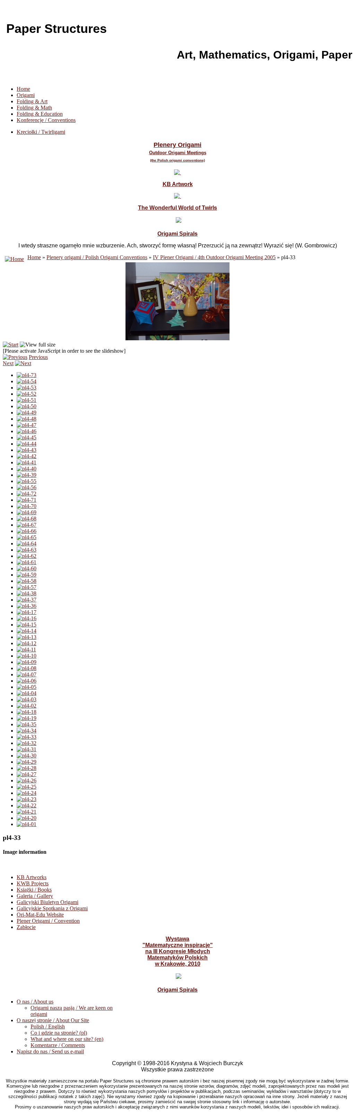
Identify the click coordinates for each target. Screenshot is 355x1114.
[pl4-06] (26, 681)
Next (8, 363)
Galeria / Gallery (35, 896)
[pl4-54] (26, 381)
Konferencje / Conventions (46, 120)
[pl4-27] (26, 774)
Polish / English (48, 1026)
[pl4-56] (26, 487)
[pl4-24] (26, 793)
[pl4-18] (26, 712)
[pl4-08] (26, 668)
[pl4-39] (26, 475)
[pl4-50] (26, 406)
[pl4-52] (26, 394)
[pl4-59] (26, 575)
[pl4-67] (26, 525)
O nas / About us (35, 1002)
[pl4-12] (26, 643)
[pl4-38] (26, 593)
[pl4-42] (26, 456)
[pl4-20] (26, 818)
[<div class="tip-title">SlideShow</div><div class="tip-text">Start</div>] (10, 345)
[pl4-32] (26, 743)
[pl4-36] (26, 606)
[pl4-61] (26, 562)
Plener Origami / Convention (48, 921)
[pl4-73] (26, 375)
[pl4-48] (26, 419)
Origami (26, 95)
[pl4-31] (26, 749)
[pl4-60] (26, 568)
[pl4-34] (26, 731)
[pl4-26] (26, 780)
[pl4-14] (26, 631)
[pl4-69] (26, 512)
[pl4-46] (26, 431)
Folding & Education (40, 114)
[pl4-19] (26, 718)
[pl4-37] (26, 600)
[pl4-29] (26, 762)
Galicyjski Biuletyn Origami (47, 902)
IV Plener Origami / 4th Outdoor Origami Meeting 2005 (214, 257)
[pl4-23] (26, 799)
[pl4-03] (26, 699)
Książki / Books (34, 890)
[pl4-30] (26, 755)
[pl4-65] (26, 537)
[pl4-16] (26, 618)
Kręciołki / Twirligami (41, 132)
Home (23, 89)
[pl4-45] (26, 437)
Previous (38, 357)
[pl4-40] (26, 469)
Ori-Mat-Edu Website (40, 915)
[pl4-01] (26, 824)
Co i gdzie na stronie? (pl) (59, 1033)
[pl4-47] (26, 425)
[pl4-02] (26, 706)
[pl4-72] (26, 494)
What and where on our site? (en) (67, 1039)
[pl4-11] (26, 649)
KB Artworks (31, 877)
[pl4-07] (26, 674)
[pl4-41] (26, 462)
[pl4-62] (26, 556)
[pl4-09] (26, 662)
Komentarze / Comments (58, 1045)
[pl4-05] (26, 687)
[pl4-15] (26, 625)
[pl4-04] (26, 693)
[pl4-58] (26, 581)
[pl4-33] (26, 737)
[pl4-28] (26, 768)
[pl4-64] (26, 543)
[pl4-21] (26, 812)
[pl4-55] (26, 481)
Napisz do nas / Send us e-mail (50, 1051)
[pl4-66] (26, 531)
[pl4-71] (26, 500)
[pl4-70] (26, 506)
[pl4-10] (26, 656)
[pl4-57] (26, 587)
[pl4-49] (26, 412)
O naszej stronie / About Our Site (53, 1020)
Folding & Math (34, 108)
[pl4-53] (26, 388)
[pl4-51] (26, 400)
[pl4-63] (26, 550)
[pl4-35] (26, 724)
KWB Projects (33, 883)
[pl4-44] (26, 444)
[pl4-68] (26, 518)
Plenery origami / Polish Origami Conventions (96, 257)
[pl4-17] (26, 612)
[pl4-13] (26, 637)
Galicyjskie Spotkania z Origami (52, 908)
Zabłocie (26, 927)
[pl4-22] (26, 805)
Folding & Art (32, 101)
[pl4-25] (26, 787)
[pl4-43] (26, 450)
